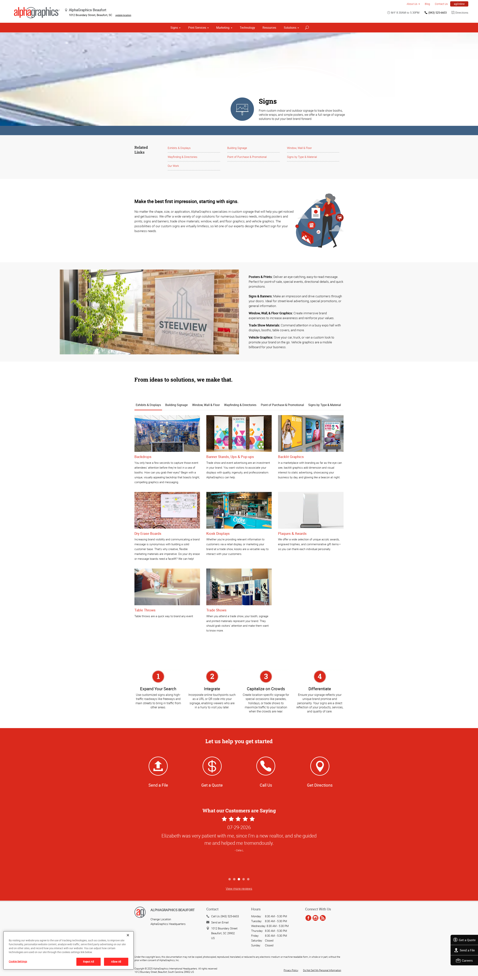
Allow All (116, 961)
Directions (461, 12)
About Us (412, 4)
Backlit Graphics (291, 456)
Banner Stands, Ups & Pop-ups (230, 456)
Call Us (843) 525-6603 (225, 916)
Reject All (88, 961)
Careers (467, 960)
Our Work (173, 166)
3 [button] (239, 879)
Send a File (467, 950)
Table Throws (145, 610)
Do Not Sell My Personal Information (322, 970)
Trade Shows (216, 610)
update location (123, 15)
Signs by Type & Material (302, 157)
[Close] (128, 935)
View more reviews (239, 888)
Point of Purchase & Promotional (247, 157)
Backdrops (142, 456)
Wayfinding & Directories (182, 157)
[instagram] (315, 918)
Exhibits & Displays (179, 148)
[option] (239, 845)
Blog (427, 4)
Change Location (160, 919)
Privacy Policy (291, 970)
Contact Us (441, 4)
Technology (247, 28)
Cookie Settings (18, 961)
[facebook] (308, 918)
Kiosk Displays (218, 533)
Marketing (222, 28)
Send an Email (220, 922)
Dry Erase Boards (147, 533)
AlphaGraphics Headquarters (168, 924)
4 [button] (243, 879)
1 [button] (229, 879)
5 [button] (248, 879)
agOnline (459, 4)
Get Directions (320, 785)
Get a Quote (467, 940)
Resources (269, 28)
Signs (174, 28)
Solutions (290, 28)
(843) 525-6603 (437, 12)
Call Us (266, 785)
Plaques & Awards (292, 533)
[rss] (322, 918)
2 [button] (234, 879)
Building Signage (237, 148)
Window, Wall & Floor (299, 148)
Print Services (197, 28)
